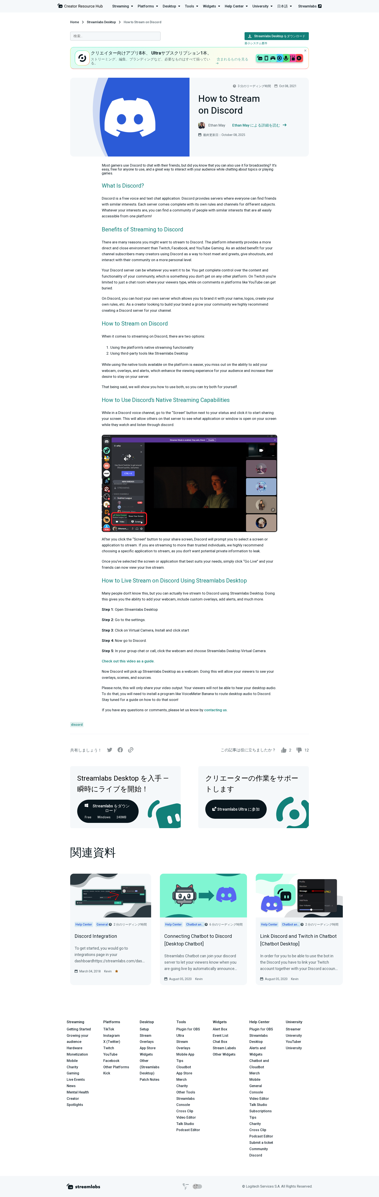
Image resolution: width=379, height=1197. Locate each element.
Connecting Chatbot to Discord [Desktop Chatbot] (198, 940)
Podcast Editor (188, 1130)
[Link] (130, 750)
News (71, 1086)
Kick (106, 1073)
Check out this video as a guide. (128, 661)
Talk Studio (185, 1124)
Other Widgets (224, 1054)
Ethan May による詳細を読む (256, 125)
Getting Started (79, 1029)
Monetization (77, 1054)
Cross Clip (184, 1111)
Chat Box (220, 1042)
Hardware (74, 1048)
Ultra (180, 1035)
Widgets (146, 1054)
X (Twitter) (111, 1042)
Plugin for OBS (188, 1029)
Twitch (108, 1048)
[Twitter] (109, 751)
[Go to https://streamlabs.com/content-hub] (80, 7)
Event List (220, 1035)
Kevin (108, 971)
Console (256, 1092)
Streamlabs (307, 6)
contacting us (215, 710)
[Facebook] (120, 751)
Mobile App (185, 1054)
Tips (179, 1061)
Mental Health (78, 1092)
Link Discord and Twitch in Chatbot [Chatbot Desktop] (298, 940)
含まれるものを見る (232, 59)
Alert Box (220, 1029)
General (255, 1086)
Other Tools (185, 1092)
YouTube (110, 1054)
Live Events (76, 1079)
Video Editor (186, 1117)
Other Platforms (116, 1067)
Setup (144, 1029)
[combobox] (115, 36)
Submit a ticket (261, 1143)
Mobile (72, 1061)
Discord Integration (96, 936)
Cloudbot (183, 1067)
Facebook (111, 1061)
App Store (148, 1048)
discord (77, 724)
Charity (72, 1067)
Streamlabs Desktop (101, 22)
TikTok (108, 1029)
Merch (181, 1079)
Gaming (73, 1073)
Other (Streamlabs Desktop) (149, 1067)
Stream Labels (224, 1048)
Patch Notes (149, 1079)
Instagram (111, 1035)
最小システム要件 (256, 43)
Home (74, 22)
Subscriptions (260, 1111)
